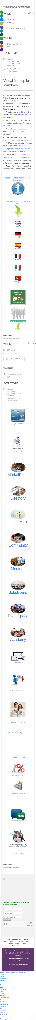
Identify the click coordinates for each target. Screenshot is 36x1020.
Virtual (14, 71)
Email (5, 915)
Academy (18, 639)
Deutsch (18, 238)
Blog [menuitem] (1, 987)
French (12, 157)
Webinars (18, 663)
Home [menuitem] (2, 974)
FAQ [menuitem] (1, 991)
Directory (18, 498)
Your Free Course (18, 691)
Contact (28, 941)
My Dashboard (18, 424)
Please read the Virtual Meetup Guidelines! (18, 179)
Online (9, 71)
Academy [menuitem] (3, 1019)
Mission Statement (18, 757)
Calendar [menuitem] (3, 989)
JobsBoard (18, 592)
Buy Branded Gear (18, 722)
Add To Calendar (15, 28)
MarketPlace (18, 474)
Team (5, 941)
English (17, 155)
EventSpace (18, 616)
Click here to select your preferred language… (18, 202)
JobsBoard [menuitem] (3, 1014)
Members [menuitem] (3, 978)
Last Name (6, 911)
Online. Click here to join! (14, 45)
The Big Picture (18, 853)
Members (17, 69)
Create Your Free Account (18, 321)
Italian (18, 157)
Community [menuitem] (3, 1010)
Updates (20, 941)
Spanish (6, 157)
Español (18, 249)
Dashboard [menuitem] (3, 1002)
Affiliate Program (18, 775)
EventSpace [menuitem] (4, 1017)
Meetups (10, 59)
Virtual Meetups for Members (14, 64)
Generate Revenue (18, 794)
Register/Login (16, 939)
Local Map (18, 522)
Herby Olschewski (22, 964)
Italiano (18, 271)
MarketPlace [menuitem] (4, 1004)
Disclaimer (15, 946)
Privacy (24, 943)
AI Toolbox (18, 451)
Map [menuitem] (1, 1008)
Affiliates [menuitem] (2, 980)
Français (18, 260)
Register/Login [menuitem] (4, 997)
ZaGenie (15, 951)
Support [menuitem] (2, 995)
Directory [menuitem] (3, 1006)
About (26, 939)
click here (15, 101)
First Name (6, 907)
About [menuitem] (2, 976)
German (23, 155)
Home (8, 939)
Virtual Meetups (13, 62)
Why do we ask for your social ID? (11, 338)
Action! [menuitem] (2, 1000)
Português (18, 282)
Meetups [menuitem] (3, 1012)
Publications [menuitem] (4, 985)
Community (18, 545)
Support (10, 943)
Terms (17, 943)
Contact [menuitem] (2, 993)
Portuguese (25, 157)
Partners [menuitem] (2, 983)
